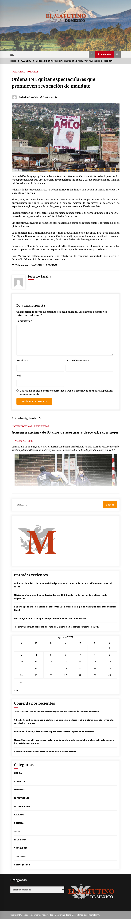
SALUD (17, 831)
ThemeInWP (93, 914)
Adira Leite (20, 719)
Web (18, 375)
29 (95, 675)
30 (109, 675)
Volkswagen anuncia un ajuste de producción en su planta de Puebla (50, 618)
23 (109, 668)
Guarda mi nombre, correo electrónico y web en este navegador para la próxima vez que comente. (66, 392)
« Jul (16, 690)
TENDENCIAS (41, 426)
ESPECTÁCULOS (21, 798)
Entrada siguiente (24, 418)
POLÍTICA (32, 71)
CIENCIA (18, 772)
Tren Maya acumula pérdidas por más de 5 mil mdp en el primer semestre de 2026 (56, 626)
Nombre (22, 360)
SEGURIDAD (20, 839)
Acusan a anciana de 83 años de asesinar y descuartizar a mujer (65, 432)
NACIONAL (18, 71)
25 (36, 675)
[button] (92, 54)
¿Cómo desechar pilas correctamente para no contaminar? (64, 731)
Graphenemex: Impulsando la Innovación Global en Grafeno (68, 711)
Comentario (24, 321)
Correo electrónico (77, 360)
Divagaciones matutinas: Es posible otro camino (50, 751)
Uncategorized (22, 864)
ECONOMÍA (19, 789)
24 (21, 675)
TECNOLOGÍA (20, 848)
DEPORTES (19, 781)
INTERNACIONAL (22, 426)
